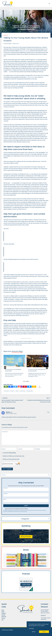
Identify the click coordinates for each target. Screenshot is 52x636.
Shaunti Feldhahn (8, 43)
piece (29, 174)
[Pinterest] (24, 387)
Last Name (5, 493)
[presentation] (14, 361)
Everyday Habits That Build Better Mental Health (13, 370)
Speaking (4, 613)
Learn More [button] (31, 628)
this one (42, 202)
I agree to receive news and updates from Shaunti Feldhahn (16, 508)
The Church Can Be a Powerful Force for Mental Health (37, 370)
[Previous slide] (5, 367)
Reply (48, 412)
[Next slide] (47, 367)
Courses (3, 614)
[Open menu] (49, 3)
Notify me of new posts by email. (11, 459)
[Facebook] (10, 387)
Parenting (6, 391)
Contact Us (43, 615)
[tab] (23, 381)
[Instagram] (20, 387)
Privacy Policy (12, 452)
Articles (6, 35)
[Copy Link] (34, 387)
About (3, 610)
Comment (5, 431)
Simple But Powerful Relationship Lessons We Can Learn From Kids (38, 400)
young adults (30, 391)
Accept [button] (44, 631)
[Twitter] (15, 387)
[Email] (6, 387)
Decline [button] (33, 631)
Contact (3, 618)
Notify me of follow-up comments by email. (13, 456)
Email (21, 449)
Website (38, 449)
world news (22, 391)
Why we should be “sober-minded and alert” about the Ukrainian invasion (12, 400)
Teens (17, 391)
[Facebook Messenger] (29, 387)
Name (4, 449)
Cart (2, 619)
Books (3, 611)
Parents (12, 391)
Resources (4, 616)
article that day (26, 50)
